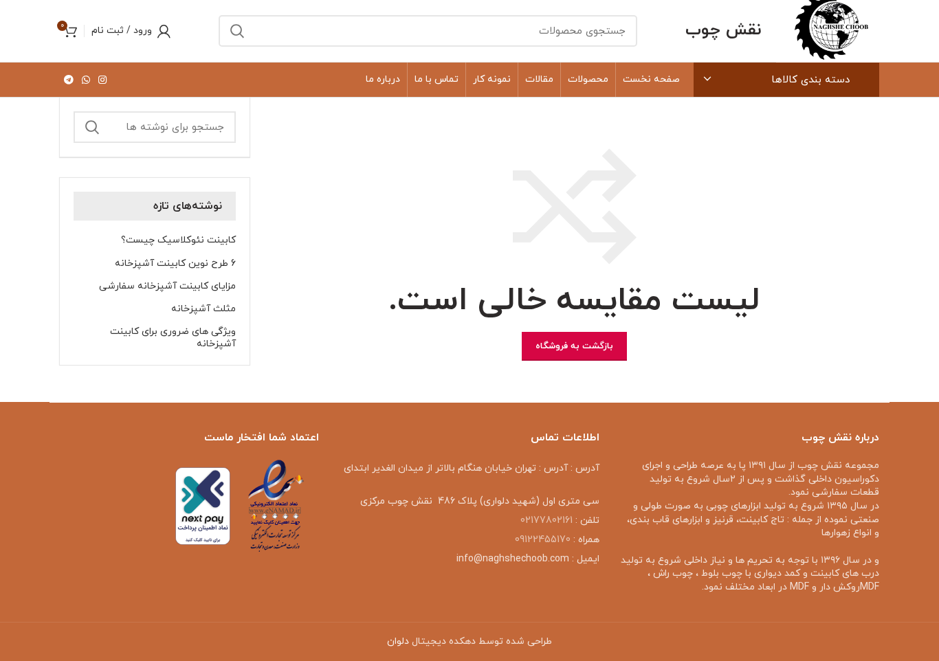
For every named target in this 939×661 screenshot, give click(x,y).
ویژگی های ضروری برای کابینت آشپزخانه (173, 338)
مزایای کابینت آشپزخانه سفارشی (167, 286)
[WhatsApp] (86, 80)
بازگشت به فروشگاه (574, 346)
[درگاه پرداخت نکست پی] (202, 505)
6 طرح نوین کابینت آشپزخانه (175, 264)
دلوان (398, 641)
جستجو (237, 31)
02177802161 (546, 520)
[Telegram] (69, 80)
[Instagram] (102, 80)
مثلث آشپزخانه (203, 309)
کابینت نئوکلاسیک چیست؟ (178, 240)
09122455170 (543, 539)
